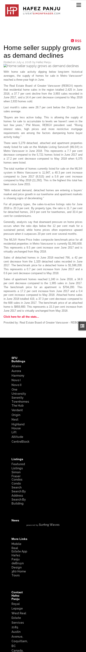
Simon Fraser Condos (16, 476)
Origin (15, 415)
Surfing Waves (49, 524)
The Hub (17, 405)
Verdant (17, 410)
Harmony (17, 375)
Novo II (16, 385)
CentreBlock (20, 441)
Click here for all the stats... (21, 316)
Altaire (16, 366)
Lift (13, 432)
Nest (14, 419)
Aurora (16, 371)
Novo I (16, 380)
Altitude (17, 436)
